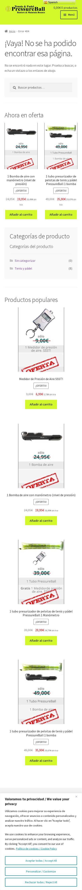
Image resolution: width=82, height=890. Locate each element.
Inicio (12, 31)
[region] (41, 841)
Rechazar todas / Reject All (41, 882)
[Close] (77, 796)
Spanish (52, 2)
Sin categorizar (25, 261)
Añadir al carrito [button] (21, 214)
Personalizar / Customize (41, 871)
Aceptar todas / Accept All (41, 860)
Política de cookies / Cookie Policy (36, 848)
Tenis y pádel (23, 268)
